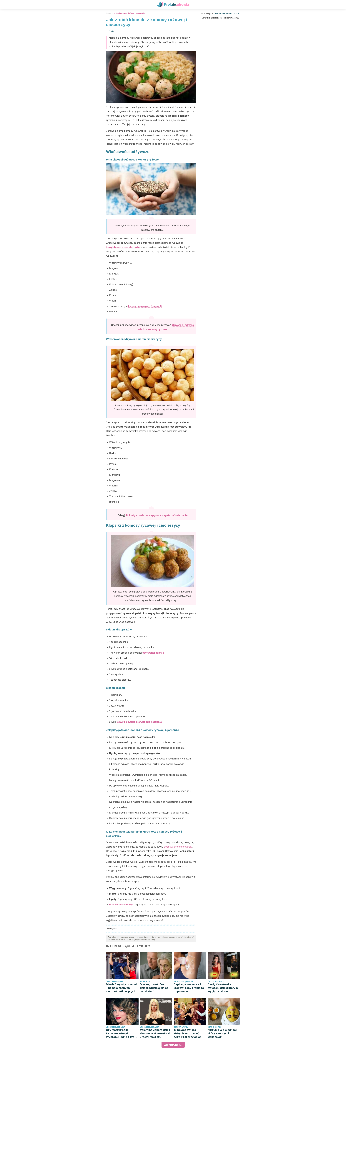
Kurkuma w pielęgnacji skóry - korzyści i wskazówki (222, 1033)
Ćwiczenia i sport (114, 981)
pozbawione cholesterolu (178, 846)
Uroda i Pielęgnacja (183, 981)
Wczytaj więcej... (173, 1044)
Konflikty (145, 981)
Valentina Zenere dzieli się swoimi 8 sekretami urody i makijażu (155, 1033)
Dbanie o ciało (215, 1027)
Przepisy (109, 13)
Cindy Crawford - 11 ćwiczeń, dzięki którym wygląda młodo (223, 988)
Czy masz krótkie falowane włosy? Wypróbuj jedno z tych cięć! (121, 1033)
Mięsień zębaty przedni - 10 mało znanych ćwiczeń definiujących (121, 988)
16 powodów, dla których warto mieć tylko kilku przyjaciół (187, 1033)
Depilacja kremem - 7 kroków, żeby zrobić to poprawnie (189, 988)
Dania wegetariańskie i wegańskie (130, 13)
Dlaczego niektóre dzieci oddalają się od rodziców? (154, 988)
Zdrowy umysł (181, 1027)
